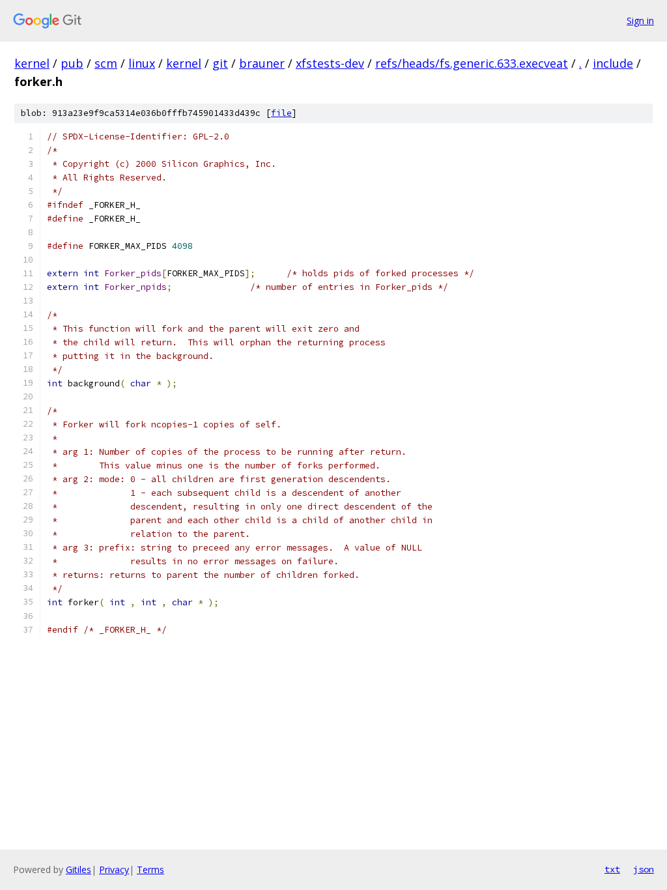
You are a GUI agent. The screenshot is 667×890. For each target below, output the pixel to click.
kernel (32, 63)
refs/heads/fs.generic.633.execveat (471, 63)
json (643, 869)
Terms (150, 869)
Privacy (114, 869)
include (613, 63)
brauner (262, 63)
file (281, 113)
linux (141, 63)
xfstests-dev (330, 63)
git (220, 63)
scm (105, 63)
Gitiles (78, 869)
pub (72, 63)
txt (612, 869)
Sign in (640, 20)
